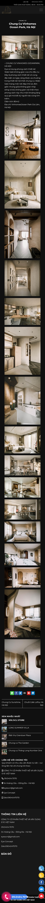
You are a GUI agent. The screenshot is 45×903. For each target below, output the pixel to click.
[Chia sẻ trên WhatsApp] (12, 693)
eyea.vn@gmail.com (13, 788)
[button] (41, 10)
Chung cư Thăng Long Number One (25, 750)
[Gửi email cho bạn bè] (25, 693)
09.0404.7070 (37, 2)
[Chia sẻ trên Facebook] (16, 693)
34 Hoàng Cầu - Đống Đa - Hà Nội (16, 832)
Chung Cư (22, 20)
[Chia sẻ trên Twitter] (20, 693)
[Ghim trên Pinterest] (29, 693)
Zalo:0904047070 (11, 797)
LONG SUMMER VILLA (19, 728)
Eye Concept (9, 793)
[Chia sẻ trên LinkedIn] (33, 693)
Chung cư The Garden (19, 743)
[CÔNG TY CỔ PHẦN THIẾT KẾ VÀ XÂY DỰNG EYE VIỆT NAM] (10, 10)
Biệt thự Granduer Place (20, 735)
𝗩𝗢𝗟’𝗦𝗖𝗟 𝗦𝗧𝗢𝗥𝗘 (16, 720)
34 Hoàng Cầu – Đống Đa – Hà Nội (19, 783)
